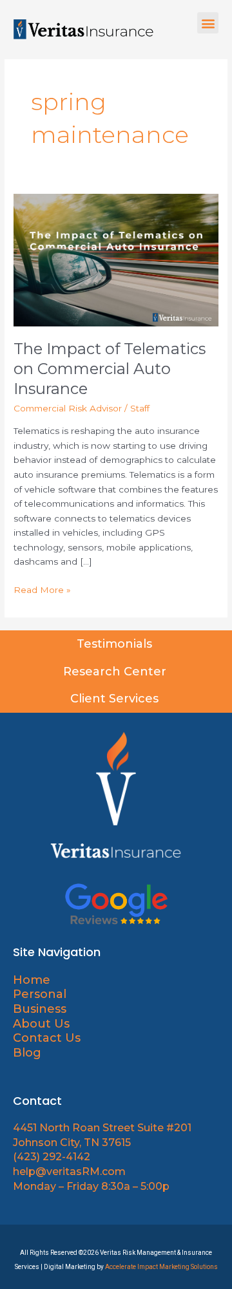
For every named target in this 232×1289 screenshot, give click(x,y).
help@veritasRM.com (69, 1171)
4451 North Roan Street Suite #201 (102, 1128)
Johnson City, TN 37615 (72, 1142)
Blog (27, 1053)
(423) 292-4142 (51, 1157)
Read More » (42, 589)
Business (39, 1009)
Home (31, 980)
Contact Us (47, 1038)
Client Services (116, 699)
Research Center (116, 671)
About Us (43, 1024)
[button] (207, 22)
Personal (39, 994)
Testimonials (116, 644)
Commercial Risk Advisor (68, 408)
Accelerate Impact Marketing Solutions (161, 1266)
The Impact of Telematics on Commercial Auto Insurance (110, 368)
